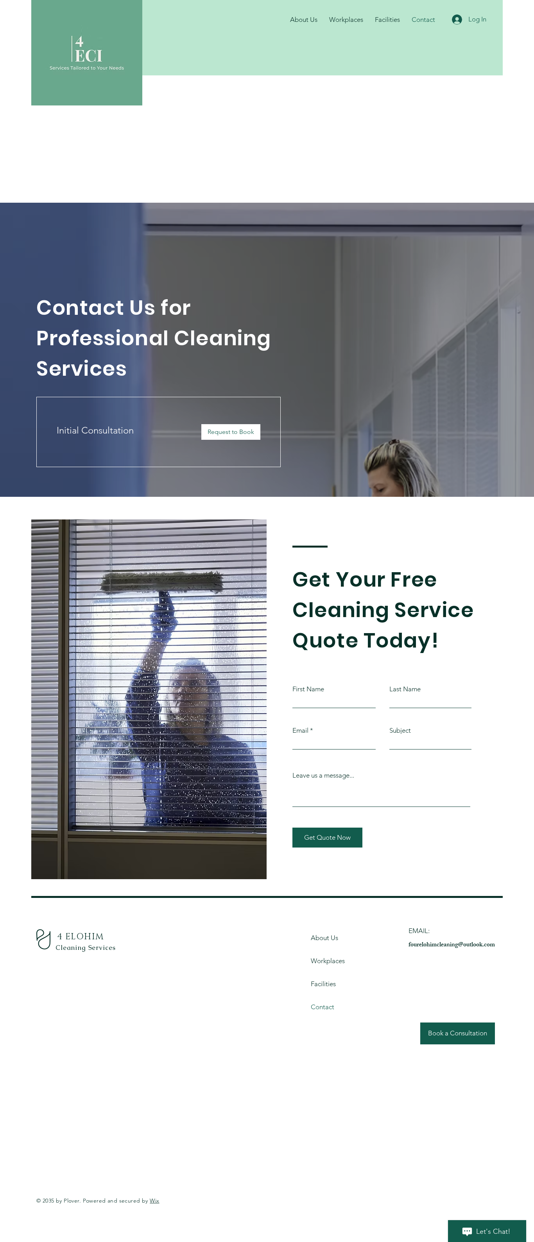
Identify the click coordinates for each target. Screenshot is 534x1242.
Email (300, 730)
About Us (324, 938)
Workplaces (328, 961)
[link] (123, 430)
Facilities (323, 984)
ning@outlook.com (470, 945)
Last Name (405, 689)
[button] (230, 432)
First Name (308, 689)
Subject (400, 730)
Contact (322, 1007)
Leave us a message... (323, 775)
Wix (154, 1200)
